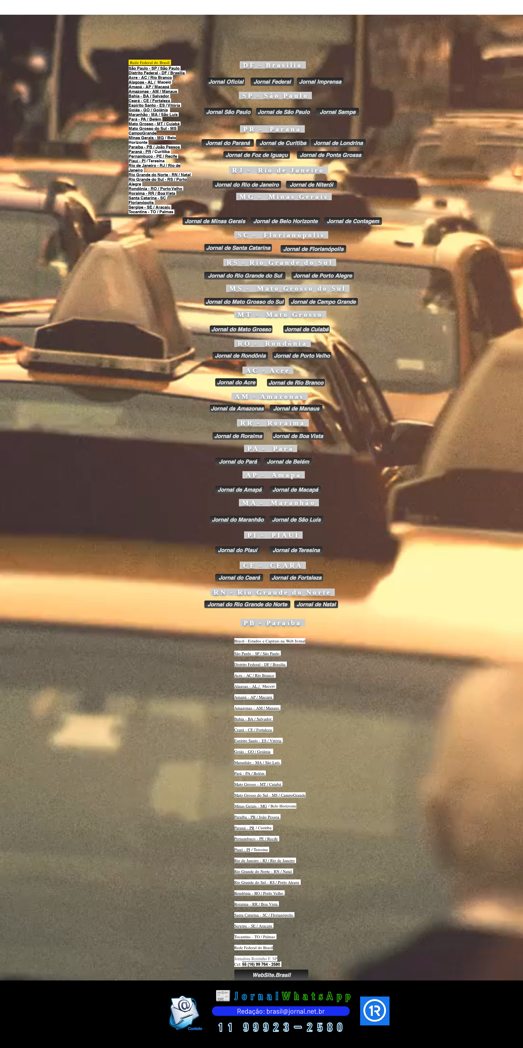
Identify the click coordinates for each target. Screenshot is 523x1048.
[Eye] (185, 1013)
